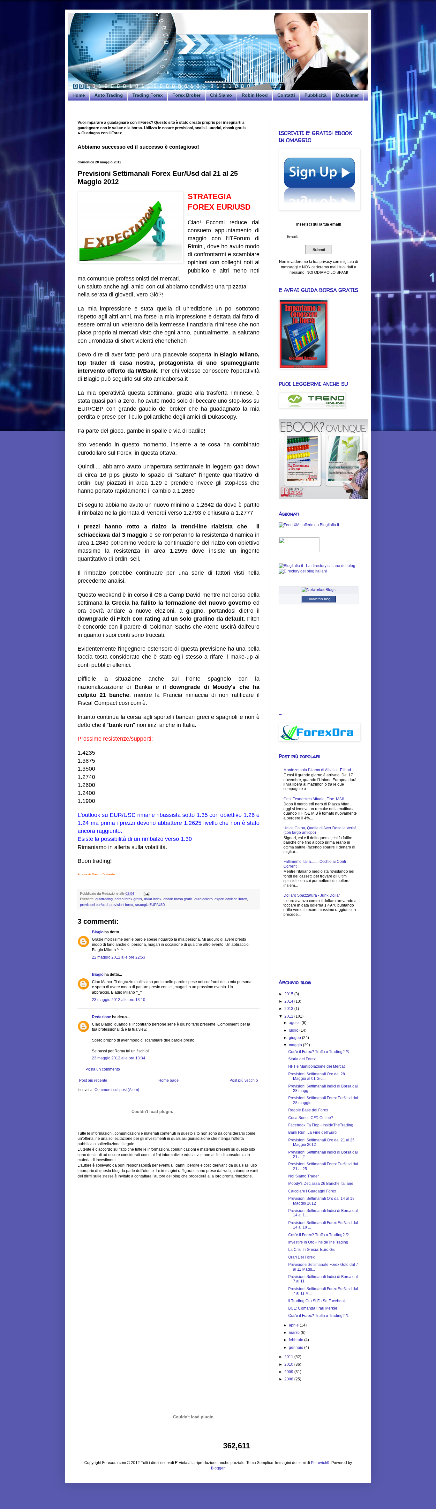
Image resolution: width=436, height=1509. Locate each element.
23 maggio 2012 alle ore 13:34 (118, 1058)
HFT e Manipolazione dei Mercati (317, 1066)
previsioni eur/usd (94, 905)
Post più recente (93, 1080)
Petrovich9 (320, 1462)
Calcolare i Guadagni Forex (312, 1191)
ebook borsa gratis (177, 899)
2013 (289, 1008)
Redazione (101, 1017)
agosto (295, 1022)
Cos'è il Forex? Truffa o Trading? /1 (318, 1315)
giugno (295, 1037)
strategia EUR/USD (150, 905)
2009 (289, 1372)
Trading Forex (147, 95)
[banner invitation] (323, 498)
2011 (289, 1357)
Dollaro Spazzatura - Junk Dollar (311, 895)
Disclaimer (347, 95)
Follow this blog (318, 599)
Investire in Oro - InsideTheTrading (318, 1242)
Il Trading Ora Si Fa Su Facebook (317, 1301)
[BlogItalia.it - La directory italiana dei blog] (317, 566)
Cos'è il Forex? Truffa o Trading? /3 (318, 1052)
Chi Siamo (221, 95)
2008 (289, 1379)
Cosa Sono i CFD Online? (310, 1118)
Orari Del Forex (301, 1257)
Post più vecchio (243, 1080)
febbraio (296, 1340)
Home (78, 95)
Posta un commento (103, 1069)
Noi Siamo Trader (303, 1176)
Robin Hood (255, 95)
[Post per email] (145, 893)
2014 (289, 1001)
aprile (294, 1325)
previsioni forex (121, 905)
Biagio (97, 932)
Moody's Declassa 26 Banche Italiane (320, 1183)
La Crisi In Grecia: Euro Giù (311, 1249)
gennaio (296, 1347)
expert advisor (225, 899)
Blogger (217, 1468)
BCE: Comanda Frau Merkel (312, 1308)
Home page (168, 1080)
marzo (295, 1332)
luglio (294, 1030)
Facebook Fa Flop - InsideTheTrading (320, 1125)
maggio (296, 1045)
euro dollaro (203, 899)
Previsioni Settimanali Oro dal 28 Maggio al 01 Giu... (316, 1076)
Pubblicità (315, 95)
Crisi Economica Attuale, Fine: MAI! (313, 799)
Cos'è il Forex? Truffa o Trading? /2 (318, 1235)
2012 (289, 1016)
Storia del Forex (302, 1059)
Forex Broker (186, 95)
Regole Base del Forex (308, 1110)
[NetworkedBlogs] (318, 589)
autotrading (104, 899)
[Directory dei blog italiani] (303, 571)
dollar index (153, 899)
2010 (289, 1364)
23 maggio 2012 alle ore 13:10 (118, 999)
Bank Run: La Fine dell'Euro (312, 1132)
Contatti (286, 95)
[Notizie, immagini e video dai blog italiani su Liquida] (299, 551)
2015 (289, 994)
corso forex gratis (128, 899)
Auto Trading (108, 95)
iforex (242, 899)
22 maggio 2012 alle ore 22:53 (118, 957)
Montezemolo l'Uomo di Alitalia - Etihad (317, 770)
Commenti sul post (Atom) (116, 1089)
